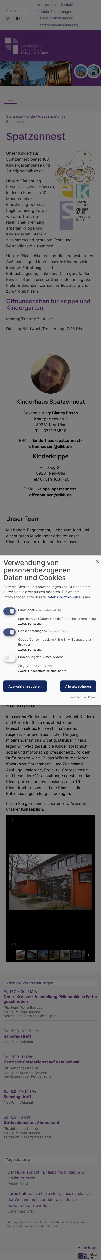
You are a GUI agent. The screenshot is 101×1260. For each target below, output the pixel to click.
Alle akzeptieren (78, 686)
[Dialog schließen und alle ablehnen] (97, 558)
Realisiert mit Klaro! (83, 697)
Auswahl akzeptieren (25, 686)
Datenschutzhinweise (64, 597)
